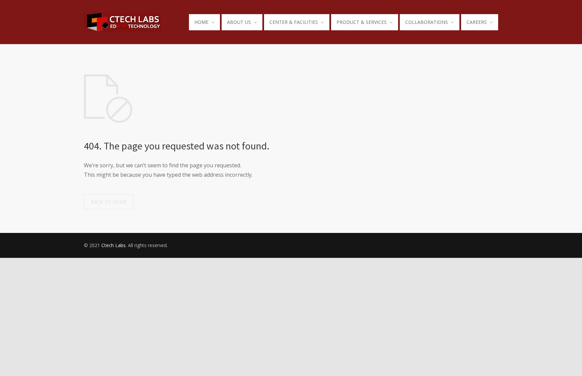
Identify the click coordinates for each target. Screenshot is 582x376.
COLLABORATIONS (426, 22)
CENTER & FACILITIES (293, 22)
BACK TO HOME (109, 202)
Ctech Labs (113, 245)
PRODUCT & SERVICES (361, 22)
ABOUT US (239, 22)
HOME (201, 22)
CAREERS (476, 22)
